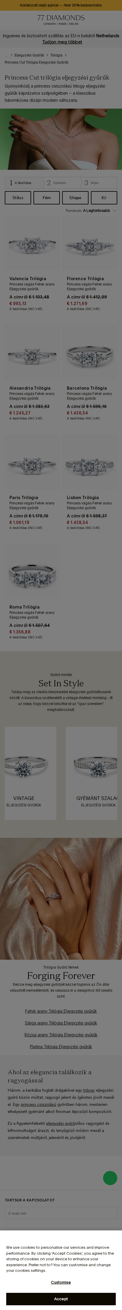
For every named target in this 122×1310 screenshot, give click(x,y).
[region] (61, 1270)
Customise (61, 1282)
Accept (61, 1299)
